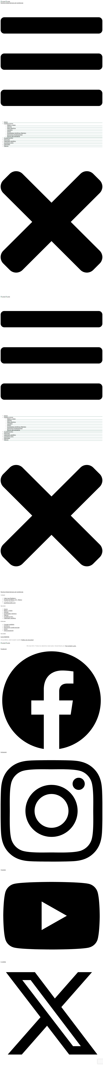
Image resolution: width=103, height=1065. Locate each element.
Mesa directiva (11, 128)
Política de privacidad (27, 640)
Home (6, 122)
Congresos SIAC (9, 143)
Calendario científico (10, 141)
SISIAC (9, 131)
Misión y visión (11, 125)
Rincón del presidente (13, 136)
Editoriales (7, 144)
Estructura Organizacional (14, 134)
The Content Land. (70, 646)
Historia (9, 126)
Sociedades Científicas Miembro (16, 133)
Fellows (6, 146)
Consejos (10, 130)
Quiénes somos (8, 123)
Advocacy (7, 139)
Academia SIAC (8, 138)
